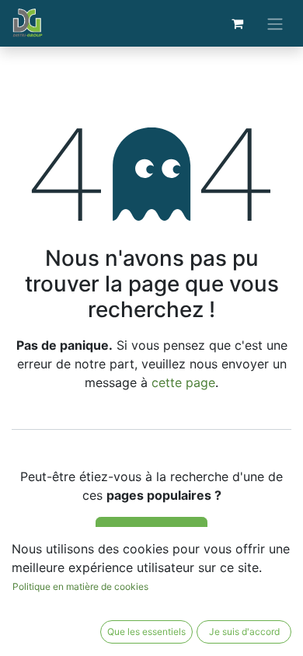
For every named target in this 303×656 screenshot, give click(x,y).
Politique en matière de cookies (80, 586)
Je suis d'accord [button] (244, 631)
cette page (183, 382)
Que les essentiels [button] (146, 631)
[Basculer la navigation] (275, 23)
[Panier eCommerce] (236, 23)
